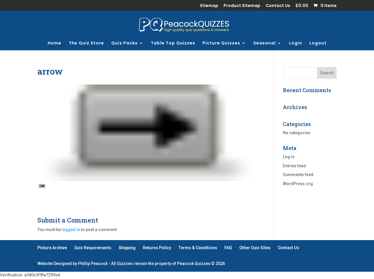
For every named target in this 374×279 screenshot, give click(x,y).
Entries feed (294, 165)
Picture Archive (52, 247)
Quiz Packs (124, 43)
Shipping (127, 247)
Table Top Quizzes (173, 43)
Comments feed (298, 174)
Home (54, 43)
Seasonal (264, 43)
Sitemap (209, 6)
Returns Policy (157, 247)
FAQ (228, 247)
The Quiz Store (86, 43)
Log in (289, 156)
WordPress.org (298, 183)
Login (295, 43)
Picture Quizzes (221, 43)
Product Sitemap (242, 6)
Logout (318, 43)
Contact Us (278, 6)
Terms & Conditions (197, 247)
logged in (71, 229)
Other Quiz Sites (255, 247)
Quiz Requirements (92, 247)
